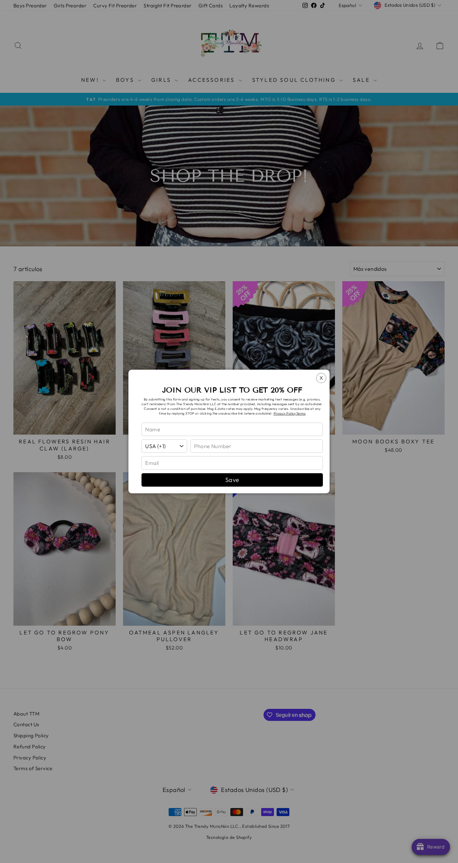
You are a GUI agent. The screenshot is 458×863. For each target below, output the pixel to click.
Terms (300, 413)
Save (232, 480)
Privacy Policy (285, 413)
